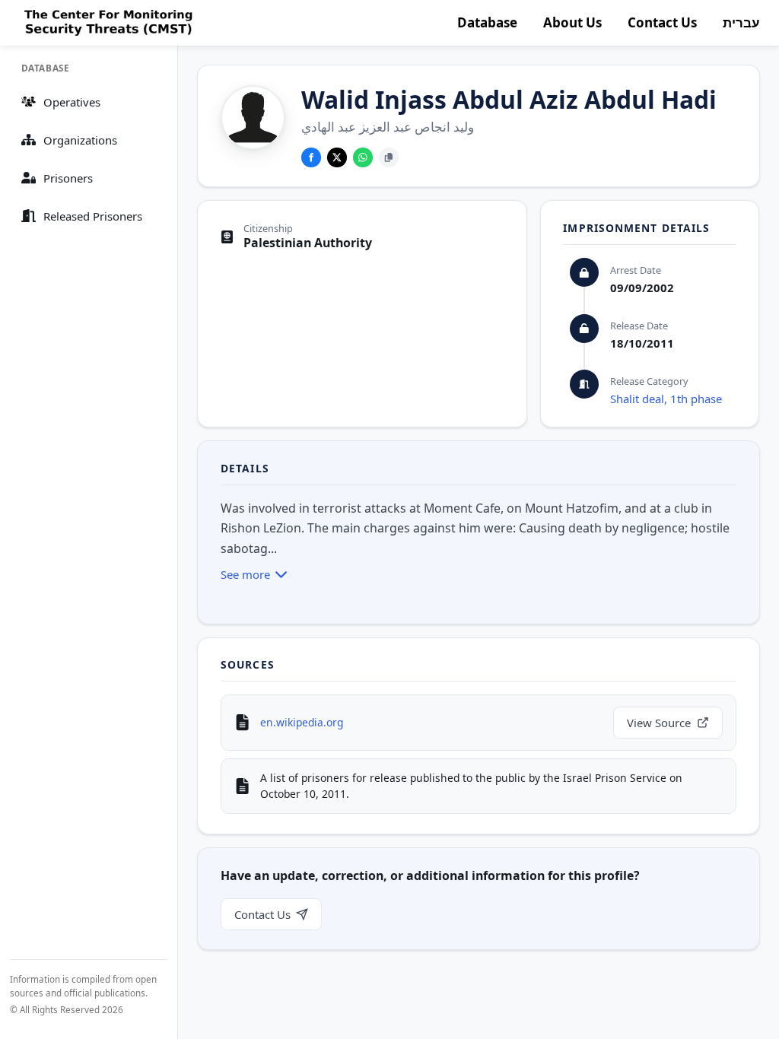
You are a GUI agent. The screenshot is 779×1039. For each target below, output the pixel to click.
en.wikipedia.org (301, 722)
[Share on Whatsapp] (363, 157)
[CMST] (107, 23)
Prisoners (68, 178)
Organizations (80, 140)
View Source (659, 722)
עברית (741, 22)
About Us (572, 22)
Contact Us (662, 22)
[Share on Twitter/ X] (337, 157)
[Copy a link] (389, 157)
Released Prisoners (92, 216)
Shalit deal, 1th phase (666, 398)
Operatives (71, 102)
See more (245, 574)
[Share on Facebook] (311, 157)
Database (487, 22)
